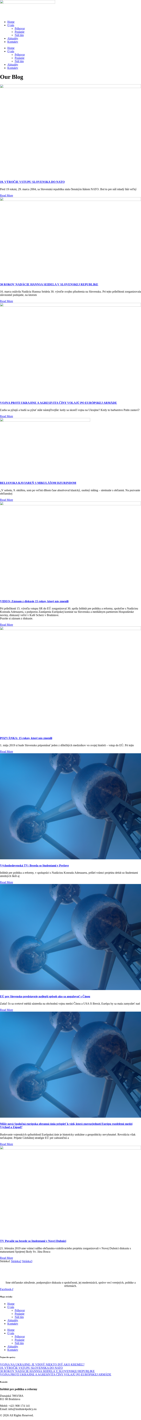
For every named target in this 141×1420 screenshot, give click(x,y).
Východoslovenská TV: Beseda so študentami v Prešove (34, 865)
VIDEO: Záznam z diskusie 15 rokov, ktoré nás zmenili (34, 601)
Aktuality (12, 38)
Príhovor (20, 28)
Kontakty (12, 41)
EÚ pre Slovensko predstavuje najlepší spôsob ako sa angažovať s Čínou (45, 996)
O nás (10, 25)
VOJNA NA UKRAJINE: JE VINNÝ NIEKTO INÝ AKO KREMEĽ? (42, 1364)
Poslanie (19, 31)
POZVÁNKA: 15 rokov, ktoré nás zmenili (26, 738)
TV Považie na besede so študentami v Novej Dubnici (33, 1240)
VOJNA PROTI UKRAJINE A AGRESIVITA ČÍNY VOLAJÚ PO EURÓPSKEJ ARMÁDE (58, 402)
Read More (6, 195)
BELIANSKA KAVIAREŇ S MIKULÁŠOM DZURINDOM (38, 482)
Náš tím (19, 35)
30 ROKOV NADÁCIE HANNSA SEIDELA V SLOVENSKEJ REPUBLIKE (49, 284)
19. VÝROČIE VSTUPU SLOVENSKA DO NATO (32, 181)
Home (11, 21)
